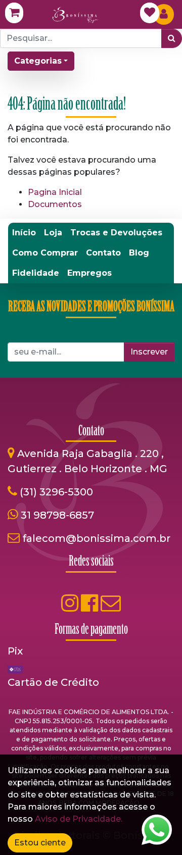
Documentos (55, 204)
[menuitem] (24, 233)
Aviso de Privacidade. (78, 819)
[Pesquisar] (171, 38)
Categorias (38, 61)
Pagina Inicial (55, 192)
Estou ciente (40, 842)
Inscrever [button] (149, 352)
